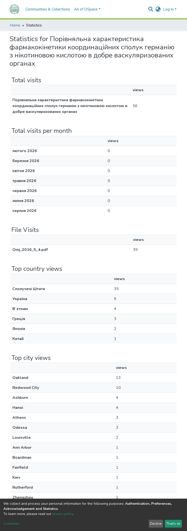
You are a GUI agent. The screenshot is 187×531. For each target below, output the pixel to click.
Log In (168, 9)
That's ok (173, 523)
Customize (11, 523)
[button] (158, 9)
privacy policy (62, 514)
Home (15, 25)
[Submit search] (151, 9)
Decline (156, 523)
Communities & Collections (47, 9)
